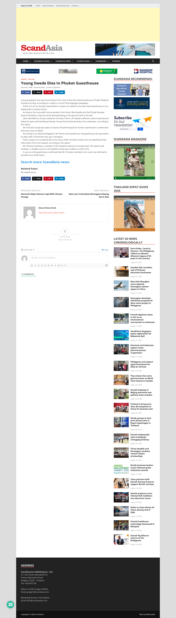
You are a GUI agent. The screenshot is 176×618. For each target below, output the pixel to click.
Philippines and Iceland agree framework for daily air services (142, 364)
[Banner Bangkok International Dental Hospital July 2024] (132, 95)
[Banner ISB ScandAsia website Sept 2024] (125, 55)
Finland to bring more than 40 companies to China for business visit (142, 406)
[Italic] (35, 265)
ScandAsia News (63, 61)
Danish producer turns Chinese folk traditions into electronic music (141, 496)
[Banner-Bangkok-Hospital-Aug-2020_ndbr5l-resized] (143, 72)
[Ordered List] (45, 265)
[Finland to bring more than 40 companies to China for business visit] (121, 404)
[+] (65, 265)
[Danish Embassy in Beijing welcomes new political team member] (121, 390)
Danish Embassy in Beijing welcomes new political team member (141, 392)
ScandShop (101, 61)
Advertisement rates (62, 6)
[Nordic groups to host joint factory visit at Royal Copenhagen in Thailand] (121, 418)
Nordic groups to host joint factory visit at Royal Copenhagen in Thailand (141, 422)
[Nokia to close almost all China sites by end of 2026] (121, 507)
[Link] (58, 265)
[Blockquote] (52, 265)
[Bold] (32, 265)
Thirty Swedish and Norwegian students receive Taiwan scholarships (140, 452)
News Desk (40, 87)
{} (62, 265)
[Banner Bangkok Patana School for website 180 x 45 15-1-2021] (30, 72)
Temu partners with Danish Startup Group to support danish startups (142, 482)
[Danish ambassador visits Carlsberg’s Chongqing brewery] (121, 435)
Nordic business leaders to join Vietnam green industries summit (142, 468)
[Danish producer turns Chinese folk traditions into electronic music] (121, 493)
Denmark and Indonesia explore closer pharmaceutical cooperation (142, 349)
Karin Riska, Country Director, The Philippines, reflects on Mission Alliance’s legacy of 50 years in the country (143, 253)
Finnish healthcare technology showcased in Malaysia (143, 524)
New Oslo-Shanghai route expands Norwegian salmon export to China (140, 285)
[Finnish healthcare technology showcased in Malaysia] (121, 521)
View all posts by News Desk (52, 212)
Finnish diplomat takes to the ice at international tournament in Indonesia (143, 318)
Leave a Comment (53, 87)
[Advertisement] (88, 24)
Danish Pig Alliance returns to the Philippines (140, 538)
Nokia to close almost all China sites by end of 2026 (142, 510)
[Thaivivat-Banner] (106, 73)
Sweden (23, 79)
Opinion (116, 61)
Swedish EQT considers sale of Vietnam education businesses (141, 270)
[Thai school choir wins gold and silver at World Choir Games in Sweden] (121, 376)
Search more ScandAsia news (45, 162)
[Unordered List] (48, 265)
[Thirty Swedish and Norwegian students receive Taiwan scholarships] (121, 449)
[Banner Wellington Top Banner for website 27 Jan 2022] (68, 72)
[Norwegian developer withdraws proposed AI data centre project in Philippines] (121, 298)
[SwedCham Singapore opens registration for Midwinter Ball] (121, 331)
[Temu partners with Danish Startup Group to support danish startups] (121, 479)
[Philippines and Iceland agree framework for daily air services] (121, 362)
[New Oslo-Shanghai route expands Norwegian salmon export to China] (121, 282)
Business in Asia (41, 61)
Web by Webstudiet (147, 614)
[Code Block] (55, 265)
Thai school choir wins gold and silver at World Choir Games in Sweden (142, 378)
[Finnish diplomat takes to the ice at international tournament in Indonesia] (121, 315)
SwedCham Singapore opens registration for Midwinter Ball (141, 334)
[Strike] (42, 265)
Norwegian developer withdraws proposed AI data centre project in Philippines (142, 302)
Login (106, 250)
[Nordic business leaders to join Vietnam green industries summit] (121, 465)
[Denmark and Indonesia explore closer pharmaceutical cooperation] (121, 345)
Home (38, 6)
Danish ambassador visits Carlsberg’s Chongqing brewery (140, 437)
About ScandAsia (48, 6)
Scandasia (39, 614)
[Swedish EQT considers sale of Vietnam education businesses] (121, 267)
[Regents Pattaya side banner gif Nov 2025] (132, 108)
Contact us (75, 6)
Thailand (31, 79)
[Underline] (38, 265)
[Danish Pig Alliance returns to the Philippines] (121, 535)
